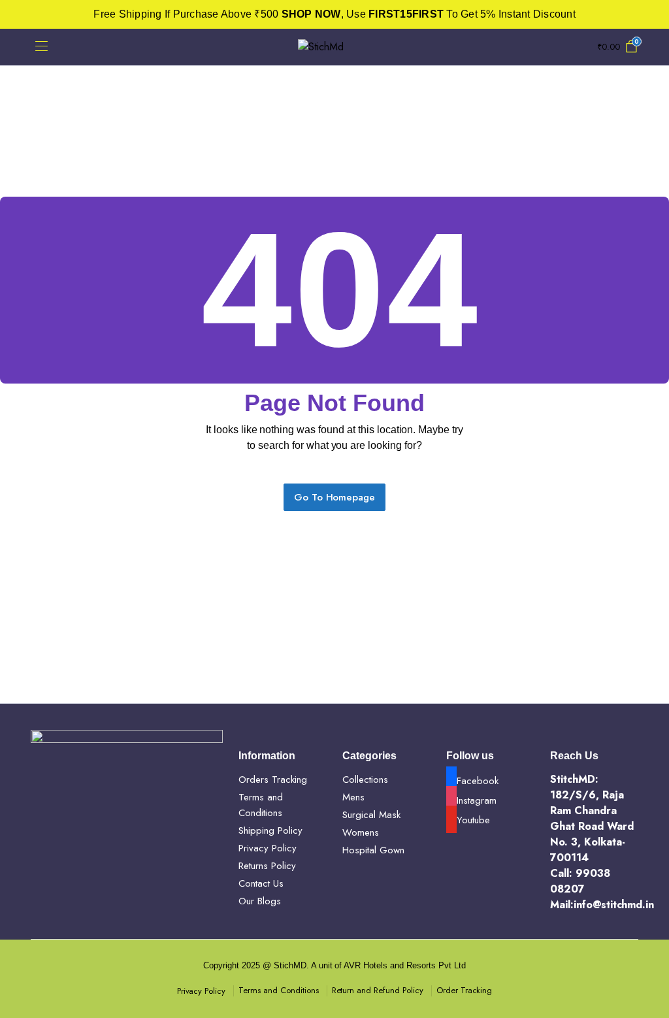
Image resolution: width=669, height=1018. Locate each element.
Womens (360, 832)
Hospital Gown (373, 850)
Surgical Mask (371, 815)
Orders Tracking (272, 779)
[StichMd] (334, 47)
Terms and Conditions (278, 990)
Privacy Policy (267, 848)
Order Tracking (464, 990)
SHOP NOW (311, 14)
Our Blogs (259, 901)
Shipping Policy (270, 830)
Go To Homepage (335, 497)
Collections (365, 779)
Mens (353, 797)
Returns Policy (267, 866)
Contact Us (261, 883)
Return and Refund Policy (377, 990)
